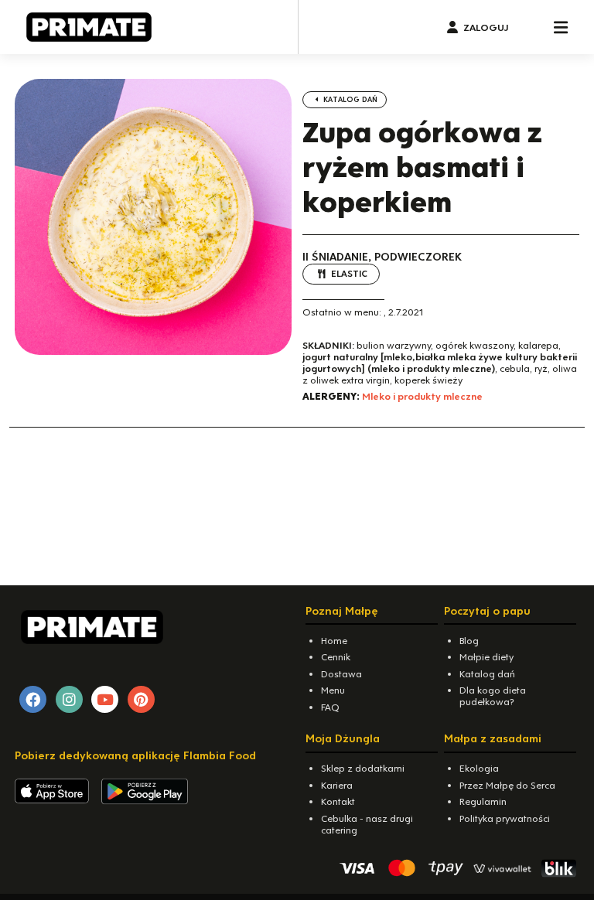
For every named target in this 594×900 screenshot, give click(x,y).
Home (334, 640)
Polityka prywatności (504, 818)
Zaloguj (485, 27)
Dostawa (341, 674)
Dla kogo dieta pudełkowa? (492, 695)
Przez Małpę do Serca (507, 785)
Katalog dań (349, 99)
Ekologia (479, 768)
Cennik (335, 657)
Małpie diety (486, 657)
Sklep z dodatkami (363, 768)
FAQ (330, 707)
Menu (333, 690)
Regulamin (483, 801)
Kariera (337, 785)
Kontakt (338, 801)
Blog (469, 640)
